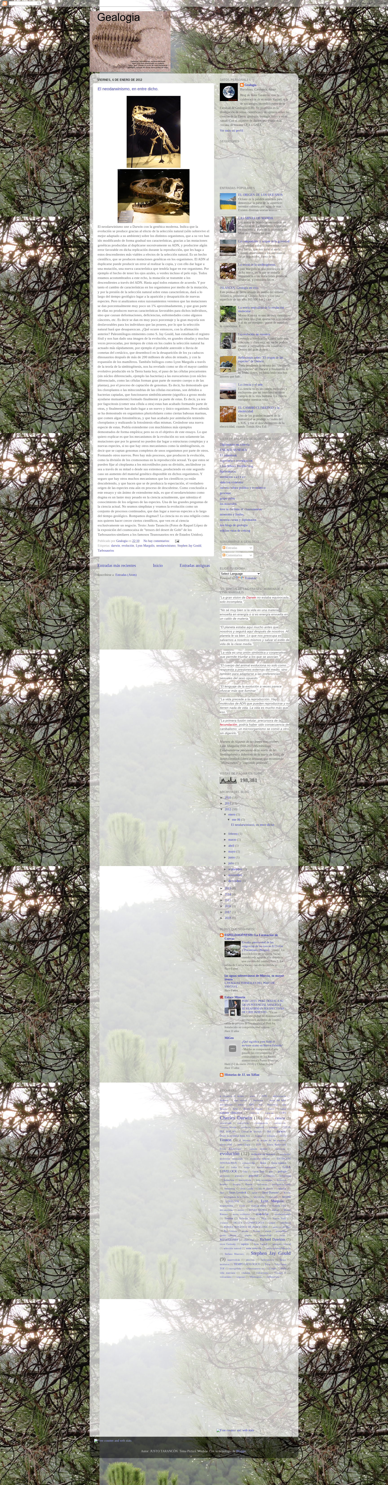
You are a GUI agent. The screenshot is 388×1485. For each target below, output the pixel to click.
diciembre (235, 881)
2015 (228, 900)
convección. (279, 1123)
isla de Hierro (265, 1188)
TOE (222, 1268)
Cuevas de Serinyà (251, 1131)
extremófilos (248, 1163)
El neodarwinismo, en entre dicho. (128, 89)
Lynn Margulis (145, 545)
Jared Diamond (270, 1192)
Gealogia (250, 85)
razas (282, 1235)
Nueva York (279, 1218)
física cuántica (279, 1163)
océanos (224, 1222)
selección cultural (281, 1244)
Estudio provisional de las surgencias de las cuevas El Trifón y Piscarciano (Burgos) (262, 946)
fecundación (228, 724)
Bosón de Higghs (253, 1108)
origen (272, 1222)
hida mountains (264, 1180)
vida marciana (227, 1272)
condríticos (243, 1123)
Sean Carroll (260, 1244)
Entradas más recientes (116, 565)
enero (232, 814)
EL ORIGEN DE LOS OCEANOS (260, 195)
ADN (264, 1096)
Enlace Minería (235, 997)
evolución (128, 545)
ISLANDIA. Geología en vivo (239, 287)
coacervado (226, 1123)
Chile (266, 1118)
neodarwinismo (166, 545)
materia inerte (258, 1205)
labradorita (259, 1197)
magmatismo (226, 1205)
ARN (251, 1104)
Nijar (264, 1218)
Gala (245, 1171)
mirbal (275, 1210)
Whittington (255, 1276)
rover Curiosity (228, 1244)
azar (284, 1104)
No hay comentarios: (157, 541)
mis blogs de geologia (233, 525)
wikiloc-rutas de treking (235, 530)
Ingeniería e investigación (236, 460)
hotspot (236, 1184)
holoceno (282, 1180)
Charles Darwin (236, 1117)
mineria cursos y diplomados (238, 520)
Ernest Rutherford (276, 1144)
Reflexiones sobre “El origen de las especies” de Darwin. (260, 359)
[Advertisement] (233, 1353)
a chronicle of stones (232, 1096)
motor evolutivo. (241, 1214)
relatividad (248, 1239)
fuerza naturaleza (266, 1167)
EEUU (283, 1135)
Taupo (283, 1259)
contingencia (261, 1123)
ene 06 (236, 819)
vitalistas (245, 1272)
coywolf (260, 1127)
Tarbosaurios (106, 550)
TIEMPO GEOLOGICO (247, 1264)
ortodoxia (285, 1222)
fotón (234, 1167)
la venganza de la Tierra (236, 1197)
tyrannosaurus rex (255, 1268)
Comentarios (233, 555)
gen (271, 1171)
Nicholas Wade (247, 1218)
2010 (228, 797)
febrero (233, 833)
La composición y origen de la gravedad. (264, 241)
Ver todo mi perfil (231, 130)
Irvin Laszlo (247, 1188)
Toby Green (280, 1264)
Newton (229, 1218)
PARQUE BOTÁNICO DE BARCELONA (245, 1227)
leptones (273, 1197)
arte (260, 1104)
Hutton (248, 1184)
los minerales (228, 504)
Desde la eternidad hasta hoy (235, 1135)
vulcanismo (226, 1276)
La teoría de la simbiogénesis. (257, 264)
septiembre (235, 869)
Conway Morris (228, 1127)
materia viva (279, 1205)
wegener (240, 1276)
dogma (258, 1135)
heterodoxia (245, 1180)
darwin (115, 545)
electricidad (226, 1144)
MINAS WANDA (258, 1210)
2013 (228, 888)
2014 (228, 894)
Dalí (269, 1131)
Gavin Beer (258, 1171)
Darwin (251, 597)
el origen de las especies (271, 1140)
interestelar (229, 1188)
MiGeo (229, 1038)
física (263, 1163)
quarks (248, 1235)
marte (242, 1205)
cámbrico (254, 1113)
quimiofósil (265, 1235)
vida (283, 1268)
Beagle (223, 1108)
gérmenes (225, 1175)
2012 (228, 809)
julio (231, 863)
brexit (271, 1108)
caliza (283, 1108)
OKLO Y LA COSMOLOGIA (248, 1222)
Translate (250, 578)
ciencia (280, 1118)
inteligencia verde (281, 1184)
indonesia (262, 1184)
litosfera (286, 1196)
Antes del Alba (277, 1100)
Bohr (235, 1108)
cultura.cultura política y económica (242, 487)
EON (258, 1144)
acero (252, 1096)
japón (254, 1192)
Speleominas (228, 471)
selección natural (232, 1248)
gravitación (269, 1175)
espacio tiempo (258, 1148)
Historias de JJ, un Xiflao (242, 1074)
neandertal (262, 1214)
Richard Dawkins (272, 1240)
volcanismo (262, 1272)
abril (231, 845)
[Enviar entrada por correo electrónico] (177, 541)
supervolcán (233, 1259)
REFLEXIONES (229, 1239)
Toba (267, 1264)
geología (282, 1171)
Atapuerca (272, 1104)
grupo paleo (227, 498)
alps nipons (240, 1100)
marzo (232, 839)
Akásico (224, 1100)
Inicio (158, 565)
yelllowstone (272, 1276)
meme (241, 1210)
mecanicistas (226, 1210)
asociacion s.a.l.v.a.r (232, 477)
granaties (239, 1175)
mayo (232, 851)
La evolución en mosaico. (254, 334)
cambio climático (231, 1112)
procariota (281, 1231)
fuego (247, 1167)
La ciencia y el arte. (250, 384)
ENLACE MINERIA (233, 450)
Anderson (258, 1100)
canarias (269, 1113)
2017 (228, 912)
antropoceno (226, 1104)
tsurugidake (235, 1268)
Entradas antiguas (195, 565)
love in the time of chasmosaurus (241, 509)
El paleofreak (228, 455)
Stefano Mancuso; (235, 1254)
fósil (222, 1167)
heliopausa (285, 1175)
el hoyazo (244, 1140)
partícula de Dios (282, 1227)
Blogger (241, 1451)
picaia (245, 1231)
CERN (283, 1113)
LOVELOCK (232, 1201)
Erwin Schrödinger (230, 1148)
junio (232, 857)
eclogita (271, 1135)
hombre (224, 1184)
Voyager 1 (280, 1272)
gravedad (253, 1175)
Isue (222, 1192)
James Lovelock (237, 1192)
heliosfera (229, 1180)
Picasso (256, 1231)
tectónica (224, 1264)
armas (241, 1104)
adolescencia (279, 1096)
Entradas (231, 548)
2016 (228, 906)
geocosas (225, 493)
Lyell (250, 1201)
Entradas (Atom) (126, 575)
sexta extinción (254, 1248)
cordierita (246, 1127)
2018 (228, 918)
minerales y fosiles (231, 514)
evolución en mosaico (263, 1154)
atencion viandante (231, 482)
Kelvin (287, 1192)
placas (268, 1231)
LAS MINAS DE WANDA (255, 218)
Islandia (282, 1188)
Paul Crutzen (230, 1231)
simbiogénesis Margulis (278, 1248)
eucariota (280, 1148)
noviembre (235, 875)
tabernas (250, 1259)
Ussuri (272, 1268)
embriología (244, 1144)
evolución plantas (260, 1158)
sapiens (245, 1244)
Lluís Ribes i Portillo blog (236, 466)
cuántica (273, 1127)
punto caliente (228, 1235)
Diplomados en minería (234, 444)
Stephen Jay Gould (189, 545)
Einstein (225, 1140)
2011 (228, 803)
